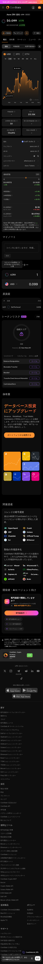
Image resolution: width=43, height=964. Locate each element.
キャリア (4, 799)
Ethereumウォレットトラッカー (12, 754)
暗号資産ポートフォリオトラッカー (13, 712)
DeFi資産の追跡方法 (8, 940)
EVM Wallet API (6, 893)
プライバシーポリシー (34, 917)
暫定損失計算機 (6, 837)
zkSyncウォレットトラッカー (11, 740)
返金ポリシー (31, 924)
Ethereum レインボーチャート (11, 847)
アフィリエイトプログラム (10, 730)
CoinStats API (5, 806)
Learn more (32, 2)
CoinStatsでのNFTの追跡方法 (11, 954)
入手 (29, 655)
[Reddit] (26, 672)
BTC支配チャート (7, 861)
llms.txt (3, 882)
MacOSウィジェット (8, 913)
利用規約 (30, 913)
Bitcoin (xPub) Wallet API (9, 900)
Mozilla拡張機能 (6, 917)
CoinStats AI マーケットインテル (12, 726)
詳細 (38, 316)
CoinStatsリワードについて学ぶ (12, 951)
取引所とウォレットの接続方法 (11, 937)
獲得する (4, 716)
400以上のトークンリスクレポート (13, 875)
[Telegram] (34, 156)
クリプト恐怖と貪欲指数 (9, 851)
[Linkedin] (32, 672)
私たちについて (6, 820)
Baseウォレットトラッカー (10, 758)
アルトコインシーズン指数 (10, 865)
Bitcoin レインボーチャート (10, 844)
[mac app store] (21, 696)
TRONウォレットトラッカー (10, 765)
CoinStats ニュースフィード (10, 817)
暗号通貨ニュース (7, 723)
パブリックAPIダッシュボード (11, 813)
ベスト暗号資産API (15, 624)
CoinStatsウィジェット (9, 854)
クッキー (12, 957)
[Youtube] (38, 672)
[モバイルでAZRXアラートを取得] (27, 33)
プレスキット (5, 796)
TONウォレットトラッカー (10, 761)
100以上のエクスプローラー (10, 872)
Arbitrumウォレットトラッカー (11, 744)
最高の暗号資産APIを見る (22, 605)
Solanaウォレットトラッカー (11, 747)
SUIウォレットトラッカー (9, 772)
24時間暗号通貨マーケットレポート (13, 858)
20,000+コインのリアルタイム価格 (13, 868)
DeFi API (4, 896)
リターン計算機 (6, 833)
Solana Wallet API (7, 889)
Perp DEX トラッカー (8, 775)
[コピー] (34, 141)
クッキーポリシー (33, 920)
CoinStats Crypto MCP (9, 879)
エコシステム (5, 779)
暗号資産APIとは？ (15, 619)
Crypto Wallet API (7, 886)
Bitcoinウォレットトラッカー (11, 768)
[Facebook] (21, 678)
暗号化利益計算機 (7, 830)
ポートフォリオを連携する (19, 435)
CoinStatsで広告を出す (9, 803)
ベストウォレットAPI (15, 629)
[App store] (13, 690)
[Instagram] (10, 672)
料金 (2, 792)
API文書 (3, 810)
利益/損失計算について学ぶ (10, 944)
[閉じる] (40, 2)
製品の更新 (4, 789)
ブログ (3, 719)
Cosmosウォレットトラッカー (11, 751)
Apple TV (4, 920)
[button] (34, 141)
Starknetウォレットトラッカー (11, 737)
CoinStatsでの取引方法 (9, 947)
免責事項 (30, 910)
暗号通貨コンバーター (8, 840)
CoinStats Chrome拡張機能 (10, 910)
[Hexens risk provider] (21, 348)
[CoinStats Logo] (13, 7)
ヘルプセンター (6, 933)
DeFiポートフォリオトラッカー (11, 733)
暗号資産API (20, 613)
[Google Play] (30, 690)
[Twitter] (38, 156)
